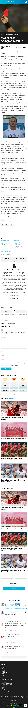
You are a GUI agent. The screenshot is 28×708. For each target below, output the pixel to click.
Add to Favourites (20, 258)
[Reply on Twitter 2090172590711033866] (5, 652)
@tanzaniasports (16, 612)
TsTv (3, 673)
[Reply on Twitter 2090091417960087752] (5, 642)
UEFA (25, 546)
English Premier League (7, 684)
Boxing (3, 671)
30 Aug (22, 612)
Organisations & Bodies (7, 675)
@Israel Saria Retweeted (14, 621)
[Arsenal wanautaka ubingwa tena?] (14, 429)
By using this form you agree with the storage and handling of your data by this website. (13, 363)
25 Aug (21, 623)
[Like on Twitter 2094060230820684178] (10, 618)
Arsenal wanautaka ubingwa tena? (13, 439)
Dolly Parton (7, 623)
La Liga (4, 685)
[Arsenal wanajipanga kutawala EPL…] (14, 449)
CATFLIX (7, 636)
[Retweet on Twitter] (8, 621)
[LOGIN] (26, 2)
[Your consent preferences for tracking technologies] (25, 705)
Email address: (14, 583)
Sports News (8, 526)
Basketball (4, 672)
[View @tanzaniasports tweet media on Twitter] (15, 614)
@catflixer (13, 636)
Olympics (4, 667)
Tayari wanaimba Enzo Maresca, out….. (12, 418)
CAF (3, 687)
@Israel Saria (8, 612)
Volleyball (4, 670)
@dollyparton (15, 623)
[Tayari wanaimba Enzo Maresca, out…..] (14, 408)
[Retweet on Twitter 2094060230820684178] (8, 618)
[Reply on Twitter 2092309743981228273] (5, 631)
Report (14, 261)
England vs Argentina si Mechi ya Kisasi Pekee (13, 481)
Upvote (6, 311)
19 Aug (18, 636)
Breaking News (4, 546)
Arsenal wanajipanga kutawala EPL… (12, 459)
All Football (4, 682)
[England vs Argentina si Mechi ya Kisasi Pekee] (14, 470)
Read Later (7, 258)
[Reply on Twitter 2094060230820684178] (5, 618)
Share (5, 117)
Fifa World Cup (13, 567)
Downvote (21, 311)
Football (12, 398)
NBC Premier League (7, 683)
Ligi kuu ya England (14, 546)
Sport (2, 526)
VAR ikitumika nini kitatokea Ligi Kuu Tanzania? (18, 242)
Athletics (4, 668)
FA (2, 688)
